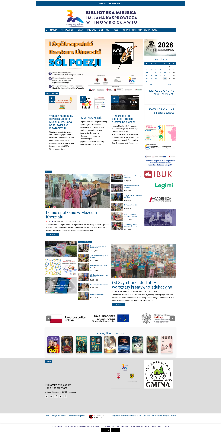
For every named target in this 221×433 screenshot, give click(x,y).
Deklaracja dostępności (77, 416)
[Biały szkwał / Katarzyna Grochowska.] (110, 344)
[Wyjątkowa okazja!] (61, 285)
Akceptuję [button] (106, 430)
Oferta (147, 30)
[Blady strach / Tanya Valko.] (124, 344)
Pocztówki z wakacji (97, 294)
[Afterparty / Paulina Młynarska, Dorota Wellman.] (53, 344)
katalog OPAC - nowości (111, 333)
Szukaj (155, 30)
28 (165, 78)
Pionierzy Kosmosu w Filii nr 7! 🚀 (98, 266)
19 (156, 75)
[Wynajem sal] (160, 217)
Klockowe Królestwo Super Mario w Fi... (99, 276)
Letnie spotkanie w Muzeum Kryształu (71, 215)
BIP (102, 30)
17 (147, 75)
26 (156, 78)
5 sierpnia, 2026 (70, 221)
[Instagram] (65, 396)
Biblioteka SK (57, 221)
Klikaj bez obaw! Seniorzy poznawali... (132, 176)
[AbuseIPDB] (97, 416)
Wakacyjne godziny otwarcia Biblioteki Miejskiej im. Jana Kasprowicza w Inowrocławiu (61, 122)
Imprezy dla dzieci (151, 291)
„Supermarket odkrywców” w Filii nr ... (99, 256)
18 (151, 75)
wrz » (169, 84)
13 (160, 72)
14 (165, 72)
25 (151, 78)
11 (151, 72)
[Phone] (46, 396)
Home (47, 416)
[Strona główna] (47, 30)
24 (147, 78)
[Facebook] (56, 396)
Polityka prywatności (59, 416)
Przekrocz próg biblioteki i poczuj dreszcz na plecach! (124, 119)
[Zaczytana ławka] (61, 249)
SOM (107, 30)
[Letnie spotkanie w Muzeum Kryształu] (77, 191)
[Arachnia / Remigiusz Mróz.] (82, 344)
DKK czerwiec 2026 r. (131, 205)
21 (165, 75)
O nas (80, 30)
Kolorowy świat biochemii (99, 285)
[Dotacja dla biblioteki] (160, 147)
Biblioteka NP (123, 291)
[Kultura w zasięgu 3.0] (160, 160)
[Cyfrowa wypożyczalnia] (160, 199)
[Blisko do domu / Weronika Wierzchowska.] (138, 344)
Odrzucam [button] (116, 430)
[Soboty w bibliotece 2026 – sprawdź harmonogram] (160, 133)
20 (160, 75)
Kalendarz (91, 30)
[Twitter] (61, 396)
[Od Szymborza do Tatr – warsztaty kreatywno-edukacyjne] (143, 261)
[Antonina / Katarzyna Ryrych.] (67, 344)
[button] (47, 65)
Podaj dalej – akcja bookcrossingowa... (130, 225)
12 (156, 72)
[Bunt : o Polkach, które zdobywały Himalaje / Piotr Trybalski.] (167, 344)
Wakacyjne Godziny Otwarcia (110, 3)
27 (160, 78)
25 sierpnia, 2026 (136, 291)
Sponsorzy (137, 30)
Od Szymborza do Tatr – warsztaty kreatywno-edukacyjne (142, 285)
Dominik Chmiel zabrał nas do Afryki (133, 196)
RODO (116, 30)
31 (147, 81)
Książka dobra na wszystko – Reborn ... (131, 215)
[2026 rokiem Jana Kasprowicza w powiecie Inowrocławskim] (160, 47)
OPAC (157, 94)
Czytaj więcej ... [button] (53, 234)
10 (147, 72)
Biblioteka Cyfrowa (164, 113)
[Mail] (51, 396)
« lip (151, 84)
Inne (79, 221)
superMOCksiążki (91, 117)
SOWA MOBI (168, 94)
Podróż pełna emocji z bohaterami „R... (98, 247)
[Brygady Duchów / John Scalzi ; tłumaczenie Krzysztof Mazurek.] (153, 344)
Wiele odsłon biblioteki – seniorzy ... (132, 186)
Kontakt (126, 30)
